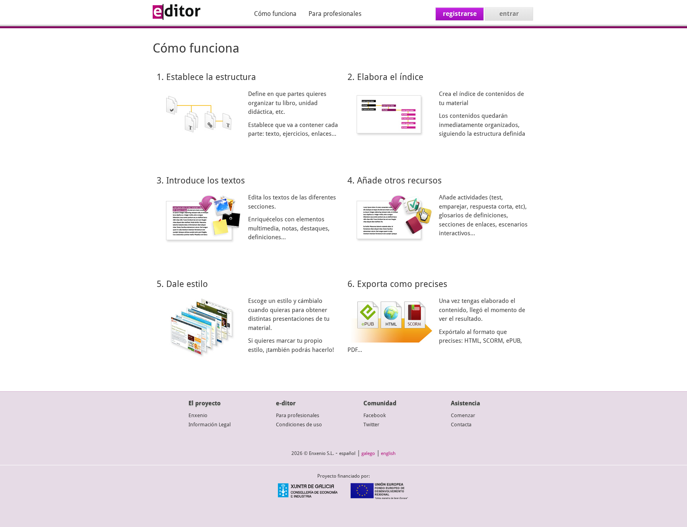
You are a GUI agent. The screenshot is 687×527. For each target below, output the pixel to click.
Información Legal (209, 424)
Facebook (374, 415)
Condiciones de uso (299, 424)
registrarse (460, 14)
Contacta (461, 424)
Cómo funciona (275, 14)
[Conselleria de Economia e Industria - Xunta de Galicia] (308, 497)
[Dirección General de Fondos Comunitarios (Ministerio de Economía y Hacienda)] (379, 497)
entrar (509, 14)
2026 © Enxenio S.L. (312, 453)
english (388, 453)
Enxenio (198, 415)
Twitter (371, 424)
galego (368, 453)
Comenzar (463, 415)
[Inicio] (176, 17)
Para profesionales (335, 14)
